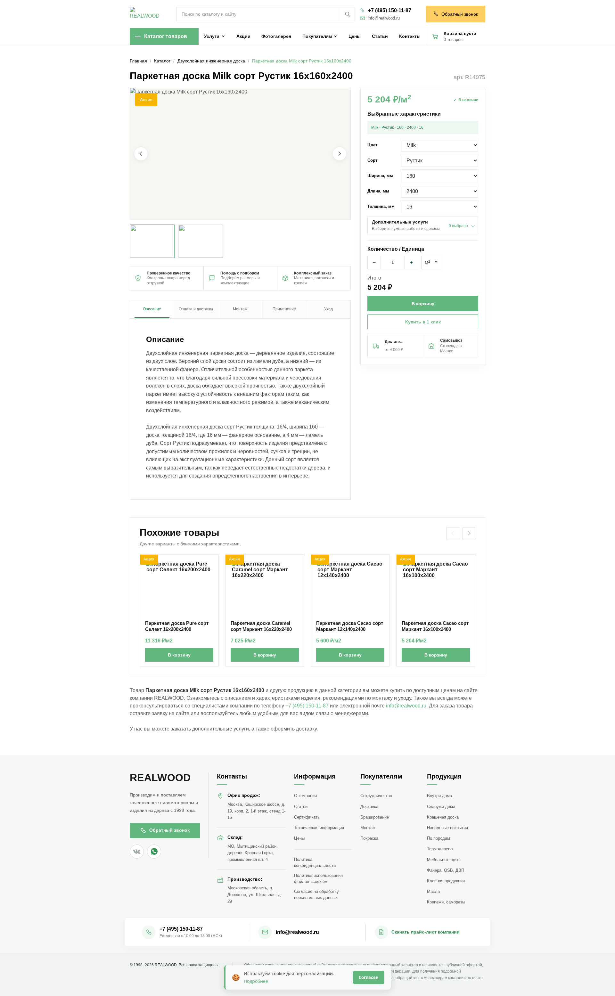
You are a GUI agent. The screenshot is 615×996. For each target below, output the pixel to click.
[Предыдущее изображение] (141, 154)
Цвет (372, 145)
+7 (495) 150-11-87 (389, 10)
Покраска (369, 838)
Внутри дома (439, 795)
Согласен (369, 977)
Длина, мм (378, 191)
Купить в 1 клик (423, 321)
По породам (438, 838)
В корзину (179, 654)
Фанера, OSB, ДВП (445, 870)
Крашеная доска (443, 817)
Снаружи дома (441, 806)
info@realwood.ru (384, 18)
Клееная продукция (446, 880)
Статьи (301, 806)
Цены (299, 838)
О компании (305, 795)
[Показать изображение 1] (152, 241)
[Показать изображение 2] (200, 241)
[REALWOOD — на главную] (146, 14)
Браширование (374, 817)
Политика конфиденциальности (315, 862)
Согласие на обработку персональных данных (316, 894)
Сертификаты (307, 817)
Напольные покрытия (447, 827)
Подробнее (256, 981)
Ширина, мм (380, 175)
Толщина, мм (381, 206)
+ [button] (411, 262)
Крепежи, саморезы (446, 902)
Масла (433, 891)
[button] (240, 154)
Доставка (369, 806)
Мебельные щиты (444, 859)
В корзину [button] (423, 303)
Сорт (372, 160)
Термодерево (440, 848)
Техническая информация (319, 827)
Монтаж (367, 827)
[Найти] (347, 14)
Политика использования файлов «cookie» (318, 878)
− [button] (374, 262)
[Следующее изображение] (339, 154)
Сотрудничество (376, 795)
